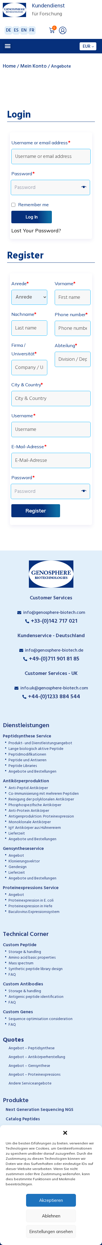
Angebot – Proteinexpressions (34, 1074)
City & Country (27, 384)
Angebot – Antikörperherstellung (36, 1057)
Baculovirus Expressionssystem (34, 912)
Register (36, 510)
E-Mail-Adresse (28, 446)
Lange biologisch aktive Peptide (35, 749)
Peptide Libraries (22, 766)
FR (31, 30)
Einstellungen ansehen (51, 1231)
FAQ (12, 975)
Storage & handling (24, 952)
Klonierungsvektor (24, 861)
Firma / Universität (24, 349)
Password (23, 173)
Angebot (16, 856)
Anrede (20, 283)
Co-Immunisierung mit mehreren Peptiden (43, 794)
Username (23, 415)
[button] (65, 1132)
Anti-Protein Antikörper (28, 811)
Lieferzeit (16, 833)
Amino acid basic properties (32, 958)
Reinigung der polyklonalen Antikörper (41, 799)
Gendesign (17, 867)
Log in (32, 217)
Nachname (23, 314)
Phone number (71, 314)
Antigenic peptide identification (35, 997)
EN (24, 30)
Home (9, 66)
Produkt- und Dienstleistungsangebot (40, 743)
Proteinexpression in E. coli (31, 900)
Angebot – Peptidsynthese (31, 1048)
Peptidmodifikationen (27, 754)
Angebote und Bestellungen (32, 771)
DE (8, 30)
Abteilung (66, 345)
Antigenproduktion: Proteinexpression (41, 816)
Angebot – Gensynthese (29, 1066)
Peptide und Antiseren (27, 760)
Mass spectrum (20, 963)
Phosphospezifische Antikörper (34, 805)
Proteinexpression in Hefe (30, 906)
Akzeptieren (51, 1200)
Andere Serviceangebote (30, 1083)
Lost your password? (36, 230)
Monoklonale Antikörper (29, 822)
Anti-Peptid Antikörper (28, 788)
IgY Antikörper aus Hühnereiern (34, 828)
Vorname (65, 283)
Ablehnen (51, 1216)
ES (16, 30)
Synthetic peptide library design (35, 969)
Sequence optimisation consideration (40, 1019)
